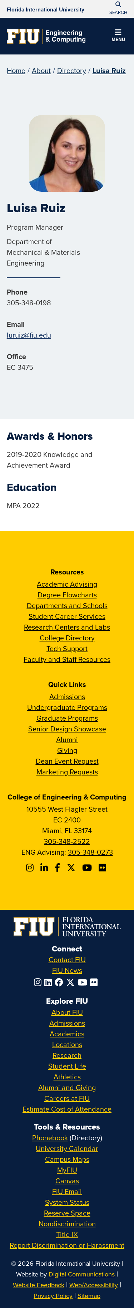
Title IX (67, 1234)
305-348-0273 (90, 852)
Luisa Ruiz (109, 70)
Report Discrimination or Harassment (67, 1245)
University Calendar (67, 1148)
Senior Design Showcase (67, 729)
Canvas (67, 1180)
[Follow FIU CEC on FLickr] (103, 867)
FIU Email (67, 1191)
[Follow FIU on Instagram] (39, 982)
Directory (71, 70)
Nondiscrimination (67, 1223)
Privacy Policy (53, 1295)
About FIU (67, 1012)
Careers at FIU (67, 1098)
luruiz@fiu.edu (29, 335)
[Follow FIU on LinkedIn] (49, 982)
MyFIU (67, 1170)
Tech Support (67, 648)
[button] (118, 36)
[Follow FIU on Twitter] (72, 982)
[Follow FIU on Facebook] (60, 982)
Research (67, 1055)
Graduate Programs (67, 718)
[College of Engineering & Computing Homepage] (46, 36)
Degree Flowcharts (67, 594)
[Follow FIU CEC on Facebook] (58, 867)
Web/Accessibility (93, 1284)
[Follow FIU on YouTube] (84, 982)
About (41, 70)
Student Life (67, 1066)
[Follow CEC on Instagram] (31, 867)
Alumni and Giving (67, 1087)
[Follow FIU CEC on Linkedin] (45, 867)
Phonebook (50, 1137)
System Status (67, 1202)
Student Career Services (67, 616)
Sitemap (89, 1295)
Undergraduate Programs (67, 707)
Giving (67, 750)
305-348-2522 (67, 841)
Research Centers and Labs (67, 627)
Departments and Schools (67, 605)
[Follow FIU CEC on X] (72, 867)
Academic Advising (67, 584)
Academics (67, 1033)
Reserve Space (67, 1213)
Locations (67, 1044)
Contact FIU (67, 959)
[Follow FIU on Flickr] (95, 982)
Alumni (67, 739)
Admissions (67, 696)
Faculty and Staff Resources (67, 659)
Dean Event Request (67, 761)
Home (16, 70)
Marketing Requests (67, 772)
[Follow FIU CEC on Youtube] (88, 867)
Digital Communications (82, 1274)
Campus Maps (67, 1159)
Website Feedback (38, 1284)
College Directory (67, 637)
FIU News (67, 970)
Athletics (67, 1076)
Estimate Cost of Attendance (67, 1109)
